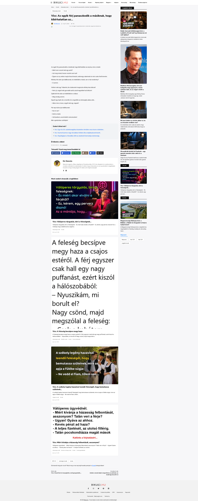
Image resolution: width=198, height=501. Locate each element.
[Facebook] (63, 170)
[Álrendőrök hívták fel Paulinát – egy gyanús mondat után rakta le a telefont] (134, 140)
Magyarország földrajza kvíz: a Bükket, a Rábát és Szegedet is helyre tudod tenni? (134, 223)
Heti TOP (132, 239)
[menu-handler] (51, 2)
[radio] (52, 145)
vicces (71, 461)
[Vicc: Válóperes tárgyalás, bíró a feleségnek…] (84, 200)
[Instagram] (93, 488)
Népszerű (124, 239)
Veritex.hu (107, 496)
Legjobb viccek (125, 243)
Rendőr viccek (64, 339)
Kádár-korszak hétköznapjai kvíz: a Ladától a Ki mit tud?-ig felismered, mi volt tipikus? (134, 33)
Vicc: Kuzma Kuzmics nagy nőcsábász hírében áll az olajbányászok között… (78, 133)
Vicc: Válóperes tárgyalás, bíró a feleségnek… (72, 222)
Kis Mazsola (57, 23)
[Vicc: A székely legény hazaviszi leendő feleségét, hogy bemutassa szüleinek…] (84, 365)
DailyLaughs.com (98, 496)
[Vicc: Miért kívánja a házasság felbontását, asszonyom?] (84, 422)
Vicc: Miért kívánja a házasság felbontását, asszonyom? (76, 442)
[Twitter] (98, 488)
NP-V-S (54, 461)
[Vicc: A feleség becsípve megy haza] (84, 283)
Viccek (65, 11)
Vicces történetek (76, 339)
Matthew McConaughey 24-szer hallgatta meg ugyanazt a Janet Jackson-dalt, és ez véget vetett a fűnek (132, 89)
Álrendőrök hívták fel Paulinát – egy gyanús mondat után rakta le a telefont (133, 153)
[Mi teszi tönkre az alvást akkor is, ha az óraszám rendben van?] (134, 109)
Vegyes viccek (56, 397)
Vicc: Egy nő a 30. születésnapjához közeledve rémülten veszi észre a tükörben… (79, 129)
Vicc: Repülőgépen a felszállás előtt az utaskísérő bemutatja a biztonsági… (77, 136)
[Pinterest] (103, 488)
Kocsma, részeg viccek (66, 450)
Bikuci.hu (86, 500)
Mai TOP (140, 239)
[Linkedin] (66, 170)
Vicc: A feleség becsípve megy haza (67, 331)
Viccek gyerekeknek (80, 450)
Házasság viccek (56, 11)
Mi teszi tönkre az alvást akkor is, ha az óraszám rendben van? (133, 121)
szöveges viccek (63, 461)
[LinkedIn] (108, 488)
